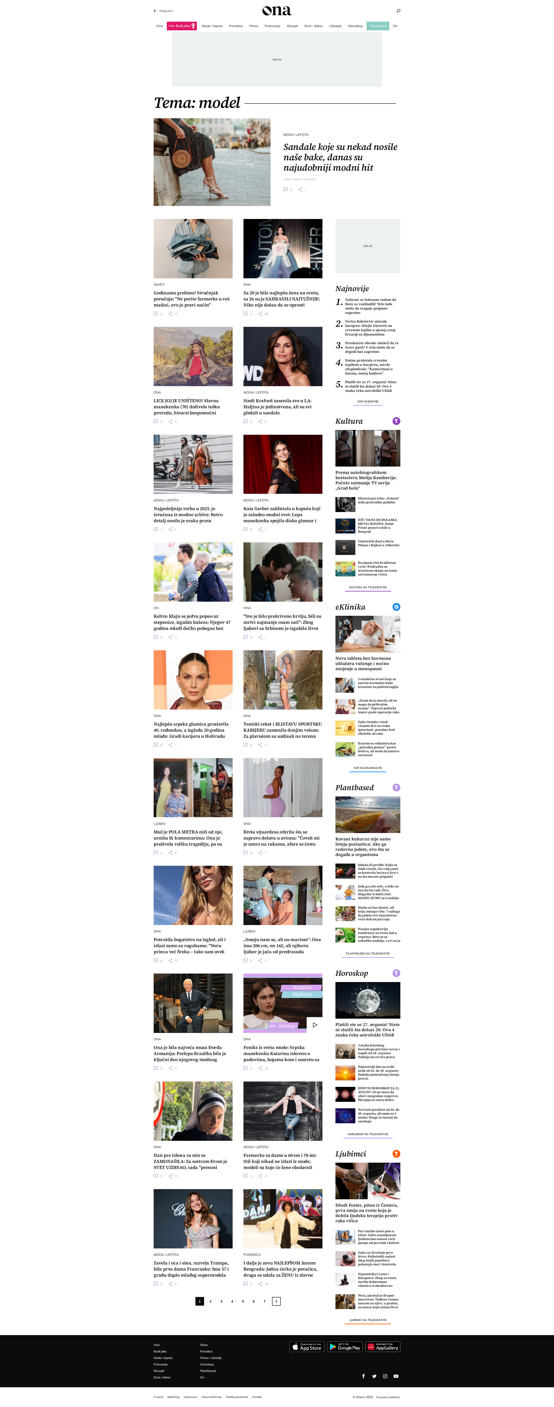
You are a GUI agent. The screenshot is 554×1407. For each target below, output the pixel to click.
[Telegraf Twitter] (374, 1376)
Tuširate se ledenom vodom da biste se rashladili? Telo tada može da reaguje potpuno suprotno (365, 306)
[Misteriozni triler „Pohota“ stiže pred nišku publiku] (345, 504)
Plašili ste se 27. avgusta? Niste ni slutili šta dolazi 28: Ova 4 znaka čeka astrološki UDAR (365, 386)
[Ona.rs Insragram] (385, 1376)
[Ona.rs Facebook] (363, 1376)
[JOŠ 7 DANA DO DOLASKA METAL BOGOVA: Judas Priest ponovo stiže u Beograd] (345, 526)
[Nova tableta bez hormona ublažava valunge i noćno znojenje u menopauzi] (367, 634)
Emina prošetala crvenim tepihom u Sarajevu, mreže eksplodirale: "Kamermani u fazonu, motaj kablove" (364, 366)
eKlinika (350, 607)
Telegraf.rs (166, 11)
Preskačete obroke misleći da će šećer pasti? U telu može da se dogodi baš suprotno (367, 347)
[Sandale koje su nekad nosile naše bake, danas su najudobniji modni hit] (212, 162)
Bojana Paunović (304, 179)
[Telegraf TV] (396, 1376)
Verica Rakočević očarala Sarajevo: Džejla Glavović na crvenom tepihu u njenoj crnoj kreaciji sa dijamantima (365, 327)
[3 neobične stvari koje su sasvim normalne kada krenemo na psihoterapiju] (345, 685)
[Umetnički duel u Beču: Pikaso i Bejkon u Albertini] (345, 547)
